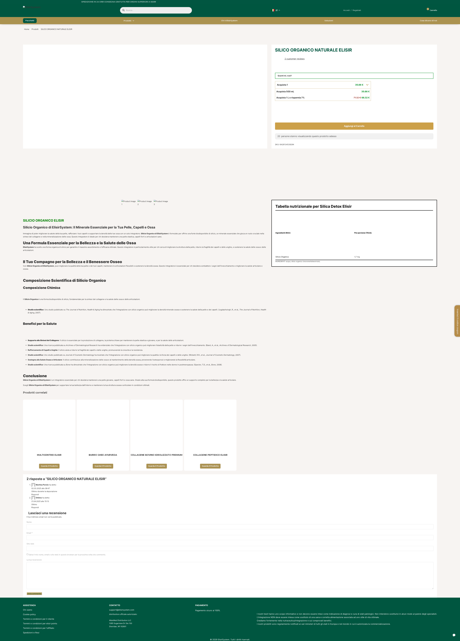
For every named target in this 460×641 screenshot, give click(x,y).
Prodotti (127, 21)
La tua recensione (34, 560)
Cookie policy (29, 614)
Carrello (433, 10)
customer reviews (295, 59)
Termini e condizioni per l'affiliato (38, 628)
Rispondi (35, 494)
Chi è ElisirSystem (229, 20)
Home (26, 29)
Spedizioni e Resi (31, 632)
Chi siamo (27, 610)
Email (30, 533)
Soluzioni (329, 20)
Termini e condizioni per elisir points (40, 623)
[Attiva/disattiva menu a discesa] (133, 21)
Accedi (346, 10)
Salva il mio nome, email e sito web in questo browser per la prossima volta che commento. (67, 555)
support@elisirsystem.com (121, 610)
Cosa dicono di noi (428, 20)
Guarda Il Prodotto (156, 466)
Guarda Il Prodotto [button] (49, 466)
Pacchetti (29, 20)
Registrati (357, 10)
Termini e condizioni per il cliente (38, 619)
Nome (29, 522)
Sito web (30, 544)
